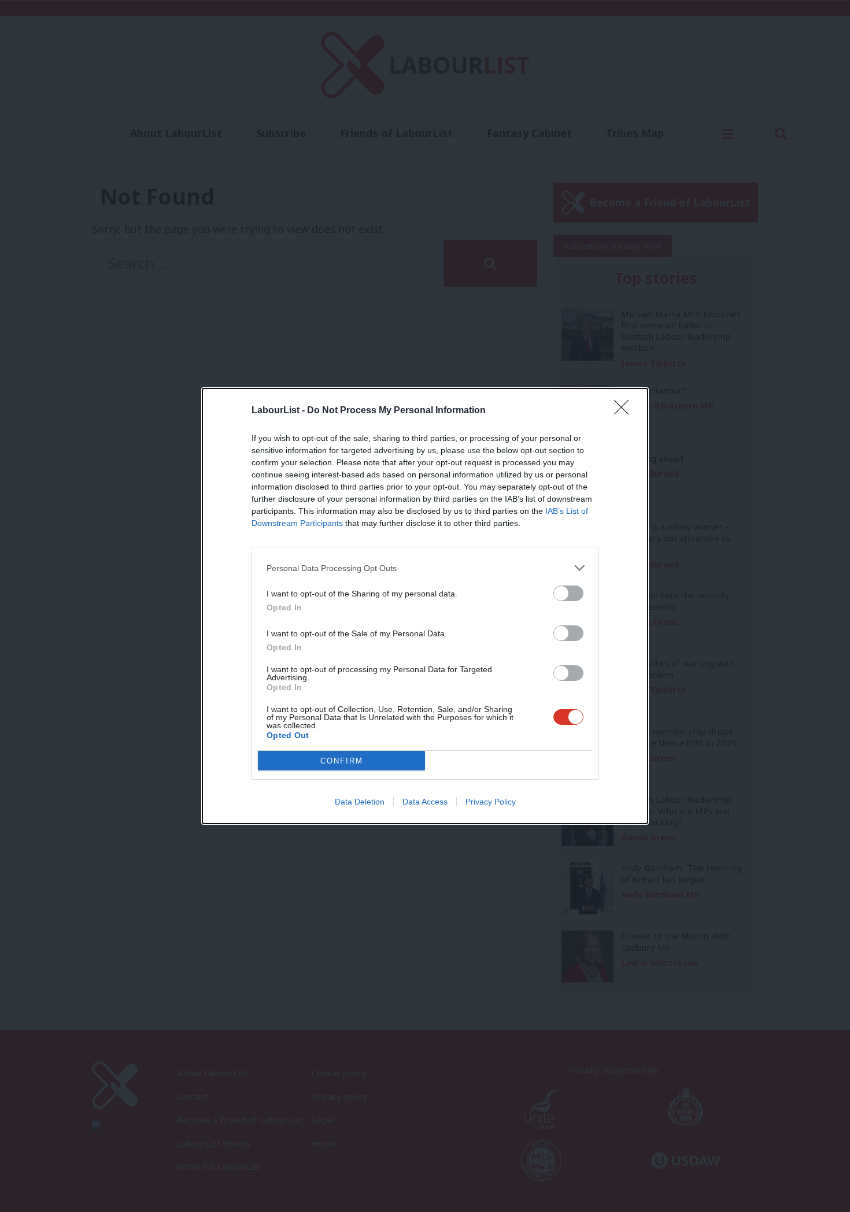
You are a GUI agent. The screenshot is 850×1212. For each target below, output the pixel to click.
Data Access (425, 801)
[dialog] (425, 606)
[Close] (625, 411)
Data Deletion (360, 801)
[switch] (568, 593)
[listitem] (425, 568)
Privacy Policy (490, 801)
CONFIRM (341, 761)
